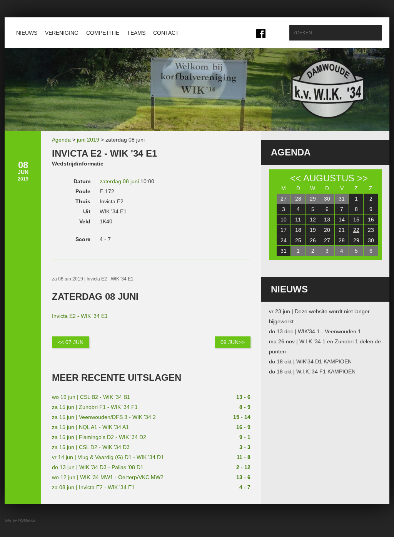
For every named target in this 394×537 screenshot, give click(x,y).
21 (342, 230)
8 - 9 (244, 407)
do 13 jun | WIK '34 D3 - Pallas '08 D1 (98, 467)
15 (356, 219)
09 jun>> (232, 342)
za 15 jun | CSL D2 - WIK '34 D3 (91, 447)
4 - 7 (244, 487)
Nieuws (26, 33)
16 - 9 (243, 427)
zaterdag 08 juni (119, 181)
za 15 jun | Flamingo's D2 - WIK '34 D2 (99, 437)
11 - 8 (243, 457)
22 (356, 230)
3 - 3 (244, 447)
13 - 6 (243, 397)
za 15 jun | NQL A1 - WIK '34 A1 (90, 427)
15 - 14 (241, 417)
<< (295, 178)
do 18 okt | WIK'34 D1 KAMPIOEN (310, 361)
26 (313, 240)
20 (327, 230)
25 (298, 240)
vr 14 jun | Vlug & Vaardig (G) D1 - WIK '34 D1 (108, 457)
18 (298, 230)
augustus (328, 178)
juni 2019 (88, 140)
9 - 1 (244, 437)
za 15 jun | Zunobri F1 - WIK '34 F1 (95, 407)
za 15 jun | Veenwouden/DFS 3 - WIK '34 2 (104, 417)
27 (283, 199)
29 (313, 199)
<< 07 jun (70, 342)
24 (283, 240)
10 (283, 219)
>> (362, 178)
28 (298, 199)
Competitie (102, 33)
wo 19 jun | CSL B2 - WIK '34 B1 (91, 397)
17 (283, 230)
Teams (136, 33)
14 (342, 219)
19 (313, 230)
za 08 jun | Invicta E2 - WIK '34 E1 (93, 487)
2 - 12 (243, 467)
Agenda (61, 140)
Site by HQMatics (20, 520)
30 (327, 199)
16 (371, 219)
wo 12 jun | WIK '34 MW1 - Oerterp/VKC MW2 (108, 477)
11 (298, 219)
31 (342, 199)
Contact (166, 33)
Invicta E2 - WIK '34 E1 (80, 316)
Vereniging (61, 33)
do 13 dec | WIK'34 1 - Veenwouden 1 (315, 331)
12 (313, 219)
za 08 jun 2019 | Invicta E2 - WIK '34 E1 (93, 279)
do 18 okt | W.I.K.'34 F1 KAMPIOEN (312, 371)
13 (327, 219)
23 (371, 230)
